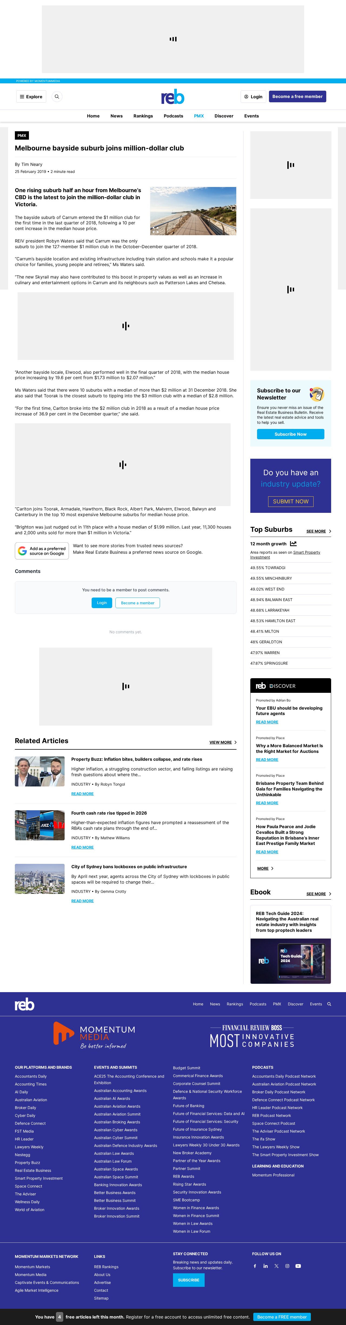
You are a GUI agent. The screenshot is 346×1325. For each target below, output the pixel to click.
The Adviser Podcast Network (278, 1131)
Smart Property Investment (39, 1178)
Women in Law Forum (191, 1231)
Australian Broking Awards (117, 1122)
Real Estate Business (33, 1170)
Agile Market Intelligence (36, 1290)
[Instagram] (287, 1266)
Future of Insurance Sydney (197, 1129)
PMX (199, 116)
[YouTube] (298, 1266)
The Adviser (25, 1194)
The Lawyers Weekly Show (276, 1146)
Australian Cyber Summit (116, 1137)
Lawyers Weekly (29, 1146)
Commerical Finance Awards (198, 1075)
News (117, 116)
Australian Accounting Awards (120, 1090)
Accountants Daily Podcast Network (284, 1076)
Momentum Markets (32, 1266)
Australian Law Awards (114, 1153)
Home (93, 116)
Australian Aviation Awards (117, 1106)
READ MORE (82, 793)
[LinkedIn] (265, 1266)
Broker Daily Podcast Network (278, 1092)
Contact (101, 1290)
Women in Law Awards (192, 1223)
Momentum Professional (273, 1175)
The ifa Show (263, 1139)
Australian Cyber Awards (115, 1129)
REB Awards (183, 1176)
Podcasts (173, 116)
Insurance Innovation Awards (198, 1137)
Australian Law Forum (113, 1161)
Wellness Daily (27, 1201)
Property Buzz (27, 1162)
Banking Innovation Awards (118, 1184)
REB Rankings (106, 1266)
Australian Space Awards (116, 1169)
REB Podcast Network (271, 1115)
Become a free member (297, 96)
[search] (329, 1004)
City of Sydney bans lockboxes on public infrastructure (129, 866)
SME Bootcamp (186, 1200)
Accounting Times (30, 1084)
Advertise (102, 1282)
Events (251, 116)
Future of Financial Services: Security (205, 1121)
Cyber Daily (25, 1115)
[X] (276, 1266)
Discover (224, 116)
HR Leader (24, 1139)
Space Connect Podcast (273, 1123)
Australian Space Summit (116, 1177)
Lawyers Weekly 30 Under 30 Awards (206, 1145)
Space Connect (28, 1186)
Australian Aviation (31, 1099)
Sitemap (101, 1298)
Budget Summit (186, 1067)
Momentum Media (30, 1274)
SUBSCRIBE (188, 1280)
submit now (291, 501)
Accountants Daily (31, 1076)
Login (256, 96)
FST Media (24, 1131)
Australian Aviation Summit (117, 1114)
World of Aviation (29, 1209)
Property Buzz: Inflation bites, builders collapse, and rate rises (136, 759)
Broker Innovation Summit (116, 1216)
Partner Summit (186, 1168)
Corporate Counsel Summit (196, 1083)
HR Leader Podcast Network (277, 1107)
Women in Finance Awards (196, 1207)
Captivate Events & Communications (47, 1282)
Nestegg (22, 1154)
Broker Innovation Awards (116, 1208)
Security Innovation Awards (197, 1192)
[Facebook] (255, 1266)
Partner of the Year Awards (196, 1160)
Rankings (143, 116)
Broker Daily (25, 1107)
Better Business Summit (115, 1200)
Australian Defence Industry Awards (125, 1145)
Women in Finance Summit (196, 1215)
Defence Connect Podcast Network (283, 1099)
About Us (102, 1274)
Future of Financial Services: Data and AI (209, 1113)
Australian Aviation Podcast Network (284, 1084)
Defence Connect (30, 1123)
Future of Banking (188, 1105)
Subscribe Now (291, 434)
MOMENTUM (47, 81)
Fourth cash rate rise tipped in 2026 (109, 813)
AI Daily (21, 1092)
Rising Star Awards (189, 1184)
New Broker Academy (192, 1152)
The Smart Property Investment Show (285, 1154)
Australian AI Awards (112, 1098)
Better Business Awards (114, 1192)
